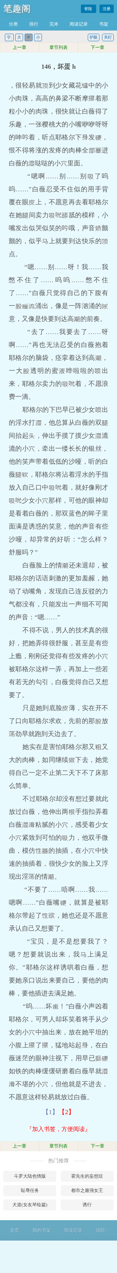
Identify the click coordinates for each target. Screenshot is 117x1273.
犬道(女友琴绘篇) (29, 1204)
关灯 (108, 37)
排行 (33, 24)
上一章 (19, 47)
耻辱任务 (30, 1190)
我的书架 (41, 1230)
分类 (13, 24)
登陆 (88, 8)
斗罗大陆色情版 (30, 1176)
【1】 (50, 1111)
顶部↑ (101, 1230)
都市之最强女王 (87, 1190)
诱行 (87, 1204)
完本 (53, 24)
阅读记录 (79, 24)
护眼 (94, 37)
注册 (106, 8)
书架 (103, 24)
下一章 (97, 47)
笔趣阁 (17, 9)
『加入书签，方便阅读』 (58, 1129)
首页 (14, 1230)
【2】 (66, 1111)
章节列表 (58, 47)
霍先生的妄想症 (87, 1176)
